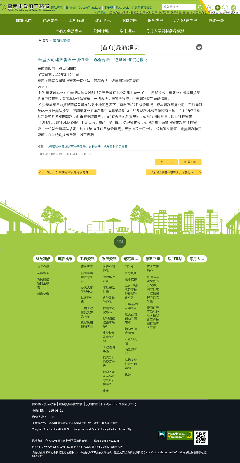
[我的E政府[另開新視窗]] (162, 435)
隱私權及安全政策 (44, 404)
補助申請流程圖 (131, 331)
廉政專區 (87, 266)
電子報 (108, 7)
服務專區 (155, 20)
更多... (107, 390)
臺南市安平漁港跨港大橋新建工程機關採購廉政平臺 (153, 317)
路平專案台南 (213, 12)
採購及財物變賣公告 (109, 361)
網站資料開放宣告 (71, 404)
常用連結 (127, 31)
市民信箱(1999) (142, 7)
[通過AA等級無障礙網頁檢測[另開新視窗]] (180, 435)
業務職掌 (43, 273)
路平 (154, 12)
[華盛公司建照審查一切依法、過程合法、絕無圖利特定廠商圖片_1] (201, 438)
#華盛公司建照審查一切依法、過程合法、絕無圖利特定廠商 (88, 146)
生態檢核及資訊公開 (109, 337)
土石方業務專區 (68, 31)
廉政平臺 (216, 20)
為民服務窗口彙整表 (43, 283)
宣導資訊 (131, 273)
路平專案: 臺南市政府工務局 (187, 12)
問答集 (129, 266)
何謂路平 (164, 12)
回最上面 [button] (190, 162)
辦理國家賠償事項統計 (109, 322)
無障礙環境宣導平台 (87, 277)
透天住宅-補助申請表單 (131, 318)
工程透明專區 (109, 349)
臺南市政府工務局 (30, 7)
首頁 (45, 40)
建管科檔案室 (230, 12)
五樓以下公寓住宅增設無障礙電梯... (67, 172)
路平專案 (145, 12)
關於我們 (24, 20)
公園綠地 (101, 31)
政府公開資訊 (109, 268)
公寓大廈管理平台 (87, 289)
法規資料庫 (87, 300)
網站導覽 (57, 7)
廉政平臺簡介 (153, 268)
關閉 (120, 242)
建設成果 (50, 20)
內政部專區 (131, 351)
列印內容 (199, 47)
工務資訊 (76, 20)
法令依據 (131, 279)
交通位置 (92, 404)
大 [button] (224, 7)
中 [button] (217, 7)
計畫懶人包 (131, 341)
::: (1, 249)
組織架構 (43, 293)
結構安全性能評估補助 (131, 364)
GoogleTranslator (90, 7)
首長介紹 (43, 266)
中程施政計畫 (109, 279)
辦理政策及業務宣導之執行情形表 (109, 378)
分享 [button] (233, 8)
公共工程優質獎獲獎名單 (87, 312)
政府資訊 (103, 20)
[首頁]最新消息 (61, 40)
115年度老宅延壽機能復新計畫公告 (131, 291)
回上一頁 (166, 162)
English (71, 7)
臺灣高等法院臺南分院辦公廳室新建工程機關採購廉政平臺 (153, 289)
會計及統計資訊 (109, 300)
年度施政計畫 (109, 289)
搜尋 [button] (200, 7)
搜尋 (165, 6)
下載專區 (129, 20)
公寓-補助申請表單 (131, 306)
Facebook (122, 7)
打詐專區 (107, 404)
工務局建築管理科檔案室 (124, 12)
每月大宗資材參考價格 (165, 31)
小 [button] (210, 7)
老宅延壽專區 (185, 20)
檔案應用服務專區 (87, 324)
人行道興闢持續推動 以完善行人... (173, 172)
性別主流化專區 (109, 310)
